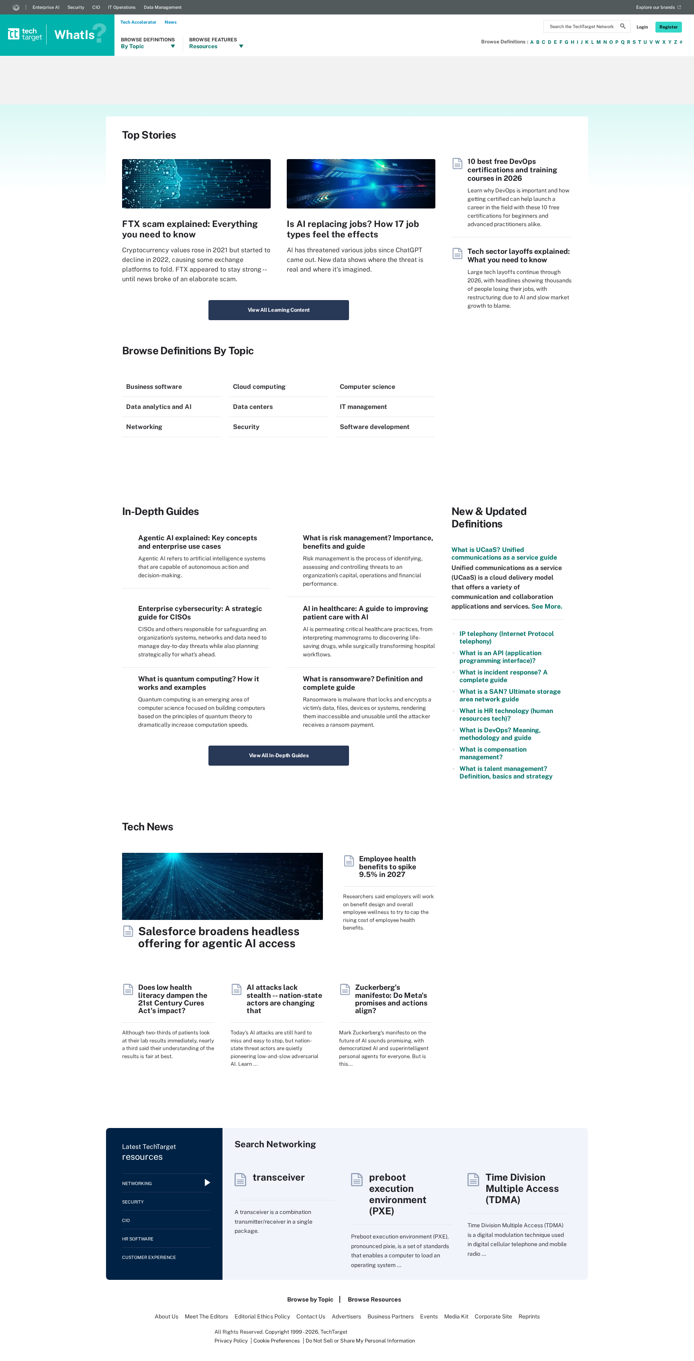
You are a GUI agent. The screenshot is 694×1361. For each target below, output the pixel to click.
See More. (546, 606)
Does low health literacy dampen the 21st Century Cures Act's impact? (172, 999)
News (171, 22)
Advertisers (346, 1316)
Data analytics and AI (159, 407)
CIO (96, 7)
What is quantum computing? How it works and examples (198, 682)
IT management (363, 407)
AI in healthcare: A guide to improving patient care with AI (365, 612)
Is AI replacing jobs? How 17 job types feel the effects (353, 229)
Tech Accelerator (138, 22)
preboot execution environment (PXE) (398, 1193)
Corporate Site (493, 1316)
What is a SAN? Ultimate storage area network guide (510, 695)
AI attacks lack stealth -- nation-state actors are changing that (284, 999)
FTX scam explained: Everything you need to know (190, 229)
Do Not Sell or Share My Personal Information (360, 1341)
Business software (154, 386)
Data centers (253, 407)
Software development (375, 427)
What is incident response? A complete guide (503, 676)
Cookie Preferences (277, 1341)
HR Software (137, 1238)
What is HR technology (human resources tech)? (506, 714)
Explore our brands (655, 7)
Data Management (163, 7)
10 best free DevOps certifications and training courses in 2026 (512, 169)
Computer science (367, 386)
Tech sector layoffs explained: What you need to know (518, 255)
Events (429, 1316)
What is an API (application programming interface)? (500, 656)
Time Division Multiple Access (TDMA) (522, 1188)
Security (75, 7)
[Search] (623, 27)
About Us (166, 1316)
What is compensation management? (493, 753)
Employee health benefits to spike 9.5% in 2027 (387, 866)
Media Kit (456, 1316)
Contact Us (310, 1316)
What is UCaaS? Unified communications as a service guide (504, 553)
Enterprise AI (46, 7)
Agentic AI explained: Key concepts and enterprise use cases (197, 541)
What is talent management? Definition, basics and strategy (506, 772)
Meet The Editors (206, 1316)
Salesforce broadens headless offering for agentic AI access (219, 937)
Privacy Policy (231, 1341)
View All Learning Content (279, 310)
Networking (144, 427)
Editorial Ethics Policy (262, 1316)
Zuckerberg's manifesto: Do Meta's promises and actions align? (391, 999)
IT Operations (122, 7)
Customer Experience (149, 1257)
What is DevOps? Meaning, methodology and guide (500, 734)
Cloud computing (259, 386)
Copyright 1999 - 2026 (291, 1332)
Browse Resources (374, 1299)
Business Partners (390, 1316)
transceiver (279, 1177)
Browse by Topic (310, 1299)
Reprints (529, 1316)
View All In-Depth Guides (279, 755)
